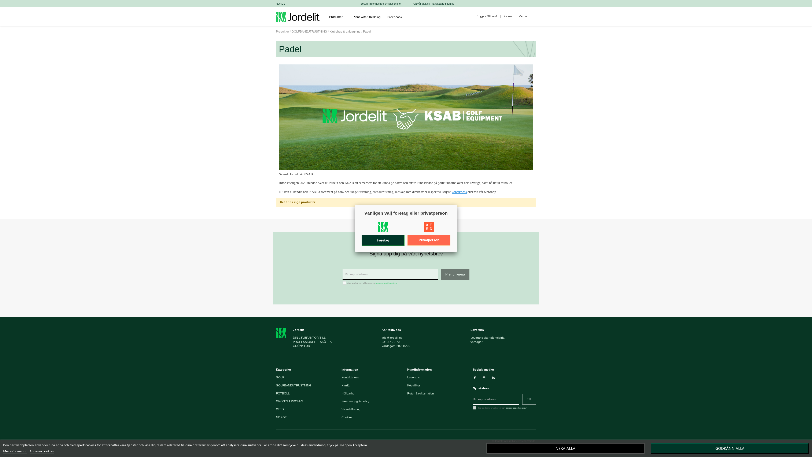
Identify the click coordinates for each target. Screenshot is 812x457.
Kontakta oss (350, 377)
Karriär (346, 385)
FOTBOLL (283, 393)
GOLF (280, 377)
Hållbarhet (348, 393)
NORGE (280, 3)
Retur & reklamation (420, 393)
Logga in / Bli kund (487, 16)
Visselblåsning (351, 409)
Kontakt (508, 16)
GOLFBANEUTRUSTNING (293, 385)
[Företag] (383, 228)
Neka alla (565, 448)
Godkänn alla (730, 448)
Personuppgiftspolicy (355, 401)
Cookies (347, 417)
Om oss (523, 16)
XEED (280, 409)
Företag (383, 240)
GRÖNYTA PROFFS (289, 401)
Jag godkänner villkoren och (372, 283)
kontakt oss (459, 192)
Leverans (413, 377)
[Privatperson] (429, 228)
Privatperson (429, 240)
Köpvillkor (413, 385)
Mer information (15, 451)
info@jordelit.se (392, 337)
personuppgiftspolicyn (386, 283)
